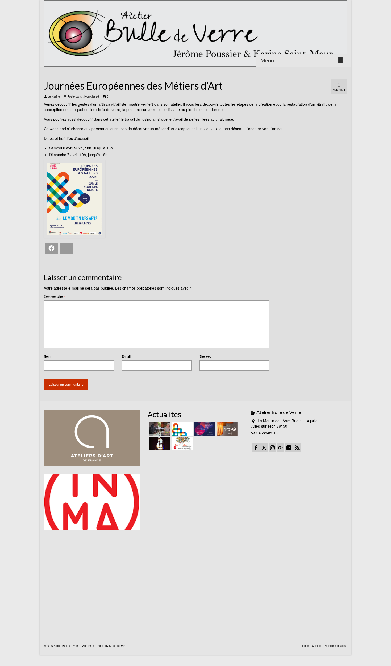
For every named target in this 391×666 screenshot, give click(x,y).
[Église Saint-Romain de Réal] (159, 443)
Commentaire (54, 296)
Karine (56, 96)
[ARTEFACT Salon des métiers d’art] (226, 429)
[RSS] (297, 447)
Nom (48, 356)
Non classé (91, 96)
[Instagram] (272, 447)
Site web (205, 356)
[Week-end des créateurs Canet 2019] (181, 443)
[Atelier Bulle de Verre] (195, 33)
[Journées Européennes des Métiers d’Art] (181, 429)
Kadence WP (117, 646)
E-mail (127, 356)
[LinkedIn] (289, 447)
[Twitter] (264, 447)
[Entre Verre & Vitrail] (159, 429)
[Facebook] (256, 447)
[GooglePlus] (280, 447)
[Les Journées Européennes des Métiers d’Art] (204, 429)
